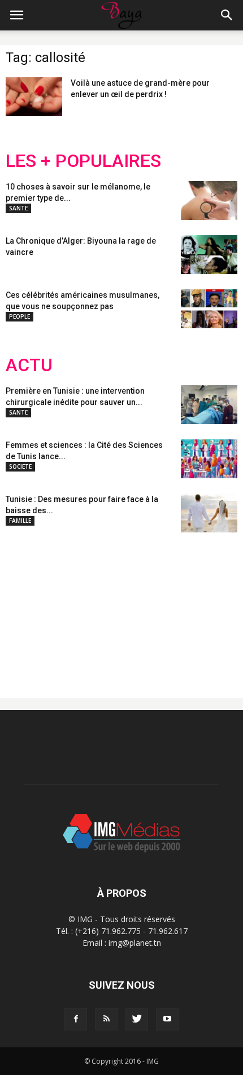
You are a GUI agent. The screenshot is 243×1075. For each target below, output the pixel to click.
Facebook (27, 606)
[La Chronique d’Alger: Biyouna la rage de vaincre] (209, 254)
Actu (29, 365)
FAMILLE (20, 521)
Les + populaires (83, 161)
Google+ (155, 606)
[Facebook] (75, 1019)
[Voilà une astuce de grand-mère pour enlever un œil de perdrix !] (34, 96)
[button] (227, 15)
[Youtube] (167, 1019)
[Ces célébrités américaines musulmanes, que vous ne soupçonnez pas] (209, 308)
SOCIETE (20, 466)
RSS (111, 606)
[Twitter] (136, 1019)
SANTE (18, 208)
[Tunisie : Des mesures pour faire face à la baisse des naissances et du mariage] (209, 513)
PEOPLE (19, 316)
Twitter (69, 606)
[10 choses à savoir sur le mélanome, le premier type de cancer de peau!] (209, 200)
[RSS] (106, 1019)
